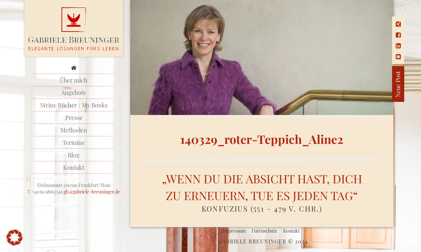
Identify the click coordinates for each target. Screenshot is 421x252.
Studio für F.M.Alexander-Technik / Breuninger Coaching (73, 29)
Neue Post (375, 84)
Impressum (234, 231)
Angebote (73, 93)
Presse (74, 118)
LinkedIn (398, 46)
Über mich (73, 80)
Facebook (398, 35)
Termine (73, 143)
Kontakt (73, 168)
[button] (14, 237)
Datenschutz (264, 231)
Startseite (73, 67)
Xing (398, 24)
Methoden (73, 130)
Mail (398, 56)
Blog (74, 155)
